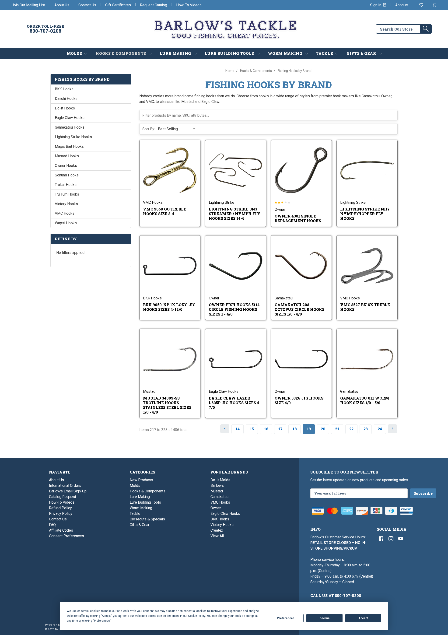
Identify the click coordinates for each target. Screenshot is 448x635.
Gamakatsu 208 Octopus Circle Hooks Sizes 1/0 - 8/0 (299, 309)
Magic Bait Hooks (69, 146)
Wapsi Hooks (66, 223)
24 (380, 429)
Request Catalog (153, 5)
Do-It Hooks (65, 108)
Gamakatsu (219, 497)
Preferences (285, 618)
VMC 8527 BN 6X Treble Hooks (365, 307)
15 (252, 429)
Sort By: (148, 129)
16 (266, 429)
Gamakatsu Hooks (69, 127)
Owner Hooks (66, 165)
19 (309, 429)
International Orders (65, 485)
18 (294, 429)
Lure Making (176, 53)
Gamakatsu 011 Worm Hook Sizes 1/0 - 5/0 (364, 400)
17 (280, 429)
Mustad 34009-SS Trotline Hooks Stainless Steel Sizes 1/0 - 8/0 (167, 405)
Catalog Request (62, 497)
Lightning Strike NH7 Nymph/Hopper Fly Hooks (365, 214)
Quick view (166, 166)
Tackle (325, 53)
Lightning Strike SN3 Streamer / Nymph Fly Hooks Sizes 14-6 (234, 214)
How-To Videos (189, 5)
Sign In (376, 5)
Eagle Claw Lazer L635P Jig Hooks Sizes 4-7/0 (235, 403)
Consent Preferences (66, 536)
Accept (363, 618)
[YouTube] (400, 538)
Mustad (216, 491)
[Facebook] (381, 538)
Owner (215, 508)
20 (323, 429)
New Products (141, 480)
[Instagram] (391, 538)
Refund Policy (60, 508)
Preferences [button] (102, 620)
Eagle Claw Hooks (69, 118)
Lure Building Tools (230, 53)
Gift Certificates (118, 5)
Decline (324, 618)
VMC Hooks (64, 213)
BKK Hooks (64, 89)
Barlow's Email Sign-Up (68, 491)
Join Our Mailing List (28, 5)
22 (351, 429)
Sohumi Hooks (67, 175)
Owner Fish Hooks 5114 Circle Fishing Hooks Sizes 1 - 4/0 (234, 309)
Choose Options (173, 176)
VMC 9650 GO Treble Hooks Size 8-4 (164, 211)
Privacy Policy (60, 513)
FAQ (52, 525)
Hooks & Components (121, 53)
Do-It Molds (220, 480)
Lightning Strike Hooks (73, 137)
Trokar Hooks (66, 184)
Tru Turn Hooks (67, 194)
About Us (61, 5)
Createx (216, 530)
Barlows (217, 485)
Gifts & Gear (362, 53)
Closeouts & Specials (147, 519)
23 (366, 429)
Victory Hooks (66, 204)
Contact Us (87, 5)
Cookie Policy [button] (196, 615)
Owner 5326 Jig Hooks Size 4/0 (299, 400)
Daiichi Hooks (66, 98)
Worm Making (286, 53)
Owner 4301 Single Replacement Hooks (298, 218)
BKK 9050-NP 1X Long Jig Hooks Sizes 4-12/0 (169, 307)
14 (237, 429)
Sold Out (239, 271)
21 (337, 429)
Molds (75, 53)
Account (401, 5)
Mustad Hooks (67, 156)
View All (217, 536)
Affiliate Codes (61, 530)
